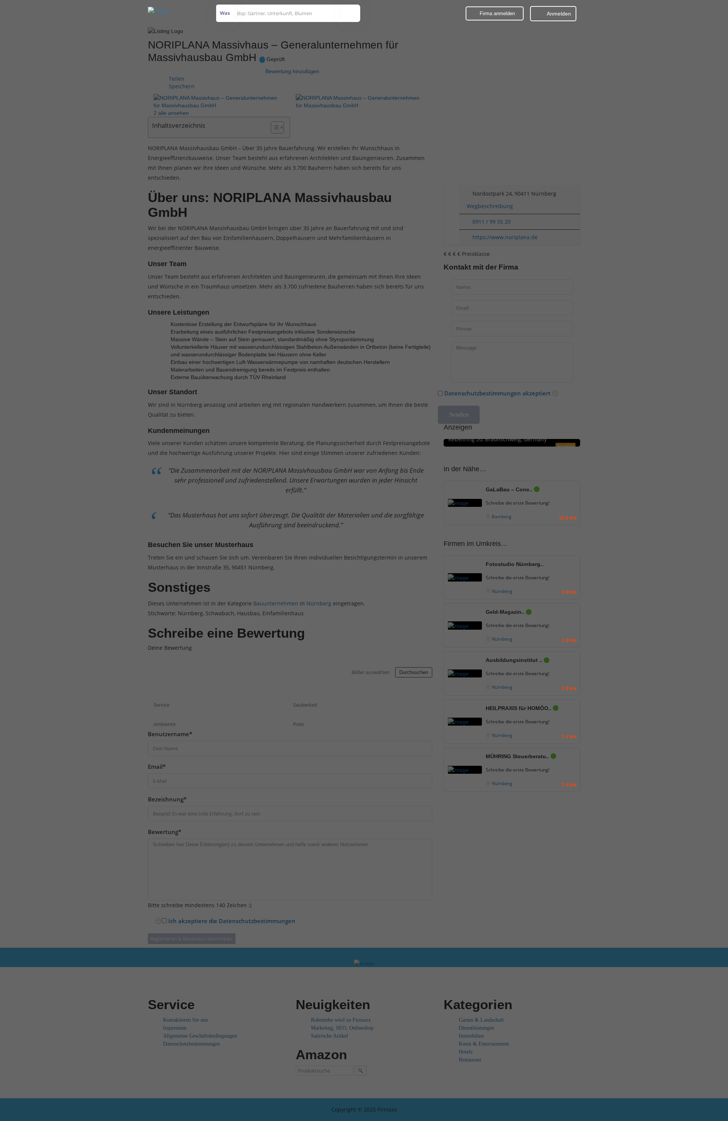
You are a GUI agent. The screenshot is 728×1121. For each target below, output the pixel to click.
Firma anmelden (496, 13)
